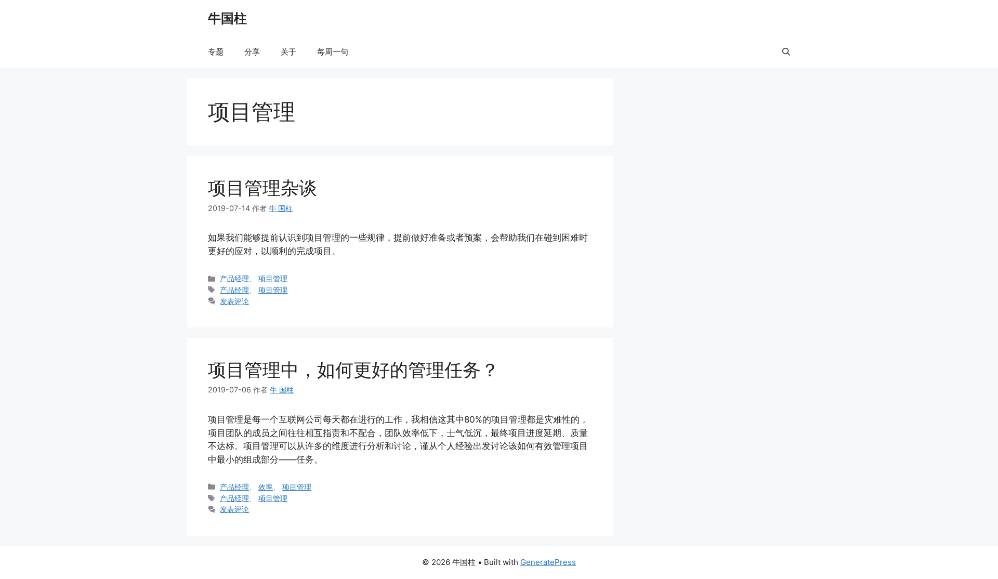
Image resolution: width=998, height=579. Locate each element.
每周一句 (332, 52)
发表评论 (234, 301)
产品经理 (234, 278)
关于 (288, 52)
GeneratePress (548, 562)
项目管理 (272, 278)
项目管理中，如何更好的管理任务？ (353, 369)
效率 (265, 486)
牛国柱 (227, 18)
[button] (786, 52)
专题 (216, 52)
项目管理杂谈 (262, 188)
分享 (252, 52)
